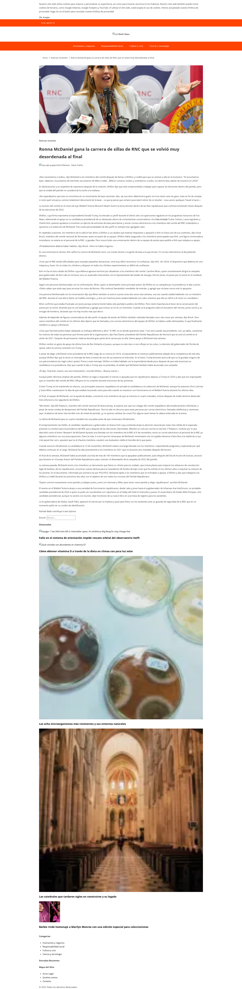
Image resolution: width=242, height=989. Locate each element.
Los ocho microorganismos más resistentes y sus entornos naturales (82, 723)
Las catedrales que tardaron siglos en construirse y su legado (77, 896)
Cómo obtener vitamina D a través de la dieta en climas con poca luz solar (86, 551)
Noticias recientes (47, 140)
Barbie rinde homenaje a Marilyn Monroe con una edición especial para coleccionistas (93, 927)
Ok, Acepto (44, 17)
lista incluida (161, 219)
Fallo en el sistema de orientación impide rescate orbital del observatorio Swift (89, 537)
